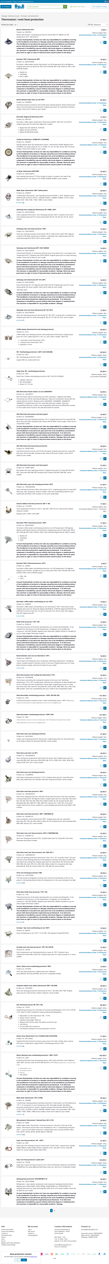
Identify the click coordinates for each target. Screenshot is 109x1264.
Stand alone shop (6, 1235)
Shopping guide (32, 1235)
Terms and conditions (7, 1231)
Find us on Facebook (60, 1247)
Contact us (4, 1233)
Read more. (33, 1256)
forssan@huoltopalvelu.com (26, 1)
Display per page (7, 24)
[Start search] (65, 7)
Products (7, 7)
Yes (24, 1260)
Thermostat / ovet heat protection (22, 19)
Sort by (90, 24)
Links (2, 1239)
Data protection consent (21, 1254)
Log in (30, 1229)
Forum (3, 1241)
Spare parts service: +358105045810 (92, 1233)
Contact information (7, 1229)
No (17, 1260)
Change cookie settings (8, 1245)
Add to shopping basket (104, 42)
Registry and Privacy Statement (10, 1243)
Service (3, 1237)
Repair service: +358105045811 (90, 1235)
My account (31, 1231)
